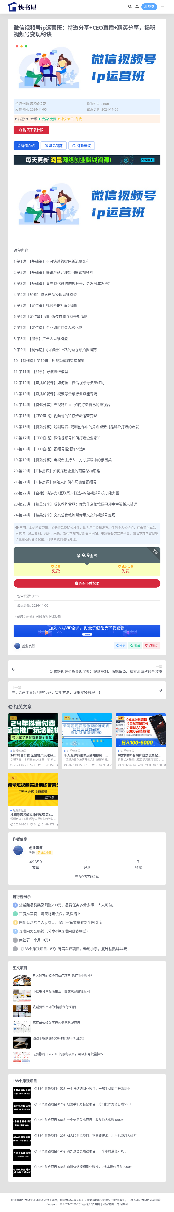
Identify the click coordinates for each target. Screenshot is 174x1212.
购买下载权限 (33, 130)
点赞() (153, 645)
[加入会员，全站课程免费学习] (87, 159)
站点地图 (108, 1204)
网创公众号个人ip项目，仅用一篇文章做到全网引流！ (62, 922)
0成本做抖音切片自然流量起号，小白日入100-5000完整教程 (141, 757)
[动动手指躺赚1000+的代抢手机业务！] (22, 1043)
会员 (57, 566)
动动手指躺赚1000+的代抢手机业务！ (59, 1038)
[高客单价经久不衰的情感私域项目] (22, 1027)
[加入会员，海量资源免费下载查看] (87, 632)
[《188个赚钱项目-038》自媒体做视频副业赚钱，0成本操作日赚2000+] (22, 1171)
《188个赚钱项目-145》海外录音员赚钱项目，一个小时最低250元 (79, 1151)
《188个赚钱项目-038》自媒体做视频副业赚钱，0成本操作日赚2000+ (82, 1167)
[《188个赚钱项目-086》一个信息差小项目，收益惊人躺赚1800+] (22, 1124)
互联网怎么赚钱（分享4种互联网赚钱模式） (54, 931)
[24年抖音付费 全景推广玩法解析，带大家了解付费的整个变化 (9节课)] (33, 730)
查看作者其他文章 (87, 876)
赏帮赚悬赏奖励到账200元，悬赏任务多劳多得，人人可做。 (67, 905)
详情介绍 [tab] (28, 145)
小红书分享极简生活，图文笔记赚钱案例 (61, 991)
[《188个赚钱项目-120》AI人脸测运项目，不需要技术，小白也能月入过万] (22, 1140)
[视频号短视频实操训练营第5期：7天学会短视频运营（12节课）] (33, 789)
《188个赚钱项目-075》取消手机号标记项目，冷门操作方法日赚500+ (82, 1104)
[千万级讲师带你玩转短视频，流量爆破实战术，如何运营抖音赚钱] (87, 730)
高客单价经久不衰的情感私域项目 (56, 1023)
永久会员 (127, 566)
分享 (122, 645)
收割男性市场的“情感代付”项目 (54, 1007)
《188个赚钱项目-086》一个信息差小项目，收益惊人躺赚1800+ (78, 1119)
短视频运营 (38, 104)
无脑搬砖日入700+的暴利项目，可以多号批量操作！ (69, 1054)
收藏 (137, 645)
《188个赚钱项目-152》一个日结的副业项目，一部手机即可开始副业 (81, 1088)
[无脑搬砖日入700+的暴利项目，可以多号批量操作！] (22, 1058)
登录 (151, 7)
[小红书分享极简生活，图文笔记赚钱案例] (22, 996)
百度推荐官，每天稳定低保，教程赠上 (50, 913)
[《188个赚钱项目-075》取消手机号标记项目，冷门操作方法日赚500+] (22, 1108)
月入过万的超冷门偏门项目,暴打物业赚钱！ (63, 975)
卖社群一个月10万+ (35, 940)
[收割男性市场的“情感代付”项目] (22, 1011)
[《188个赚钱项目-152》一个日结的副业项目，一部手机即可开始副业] (22, 1093)
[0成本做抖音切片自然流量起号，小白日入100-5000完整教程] (141, 730)
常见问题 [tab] (56, 145)
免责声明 (122, 1204)
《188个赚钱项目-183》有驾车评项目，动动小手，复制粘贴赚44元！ (75, 948)
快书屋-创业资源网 (89, 1204)
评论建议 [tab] (84, 145)
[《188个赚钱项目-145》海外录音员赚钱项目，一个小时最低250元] (22, 1155)
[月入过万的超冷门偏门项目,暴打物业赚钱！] (22, 980)
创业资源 (28, 646)
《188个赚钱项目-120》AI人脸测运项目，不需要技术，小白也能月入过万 (85, 1135)
